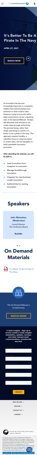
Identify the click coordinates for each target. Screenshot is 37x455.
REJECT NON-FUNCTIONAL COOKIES (23, 453)
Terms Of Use (12, 431)
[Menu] (2, 3)
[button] (17, 246)
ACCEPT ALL (7, 453)
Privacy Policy (8, 437)
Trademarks (18, 433)
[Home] (18, 3)
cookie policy (19, 444)
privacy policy (22, 447)
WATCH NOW (14, 61)
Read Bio (18, 234)
